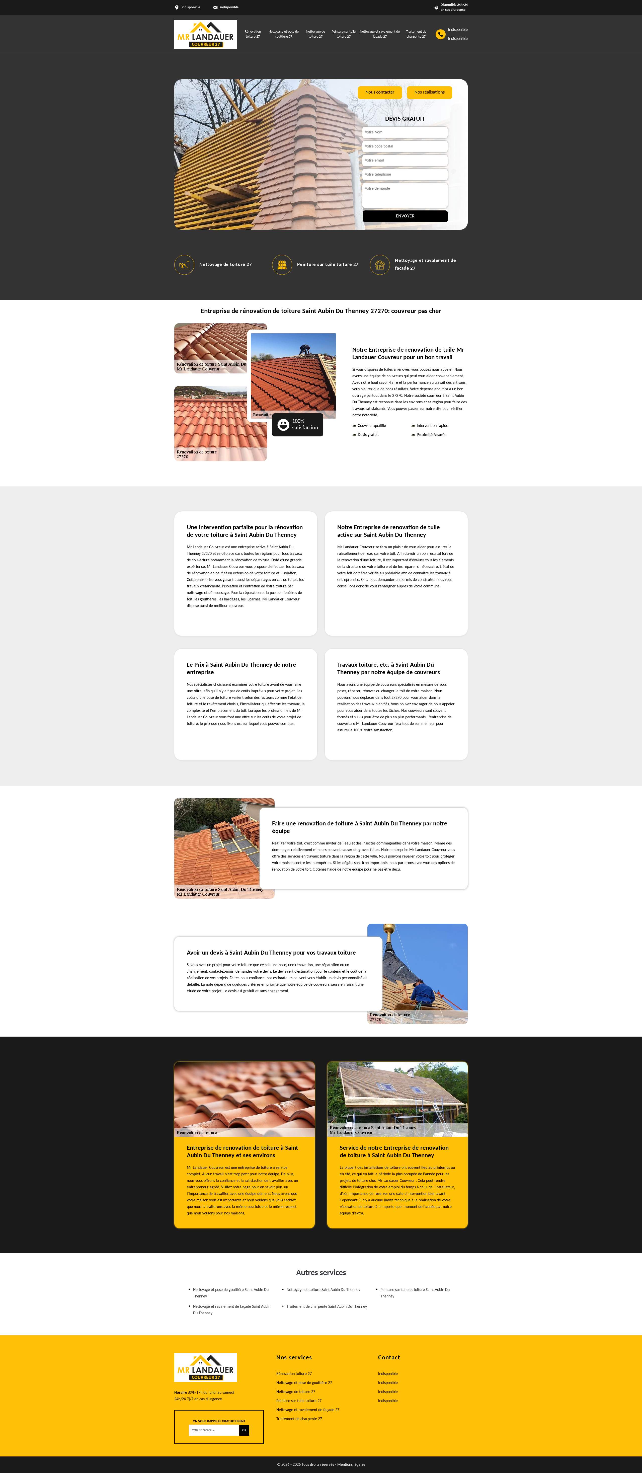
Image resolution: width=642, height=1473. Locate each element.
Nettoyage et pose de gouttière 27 (304, 1383)
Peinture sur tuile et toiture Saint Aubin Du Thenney (415, 1293)
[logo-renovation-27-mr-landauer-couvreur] (205, 34)
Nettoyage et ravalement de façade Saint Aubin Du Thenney (231, 1310)
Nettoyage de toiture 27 (175, 264)
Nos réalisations (430, 92)
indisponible (229, 7)
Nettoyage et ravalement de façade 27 (307, 1410)
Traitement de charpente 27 (299, 1419)
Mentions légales (351, 1465)
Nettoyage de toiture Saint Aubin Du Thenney (323, 1290)
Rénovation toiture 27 (294, 1374)
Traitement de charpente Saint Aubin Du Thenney (327, 1307)
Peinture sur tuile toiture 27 (277, 264)
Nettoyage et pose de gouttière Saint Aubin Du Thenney (231, 1293)
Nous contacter (379, 92)
